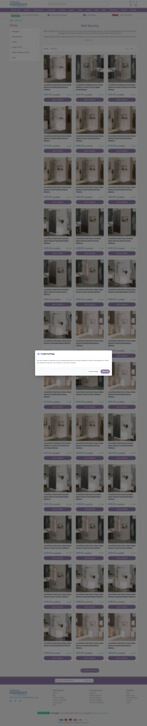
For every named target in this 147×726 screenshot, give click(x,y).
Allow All (105, 371)
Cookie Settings (93, 371)
